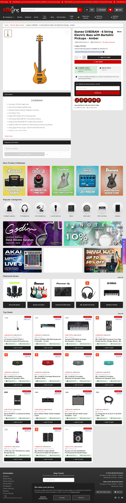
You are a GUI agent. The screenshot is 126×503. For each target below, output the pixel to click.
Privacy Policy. (75, 492)
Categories (8, 17)
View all (120, 313)
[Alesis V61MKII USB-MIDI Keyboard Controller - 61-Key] (47, 326)
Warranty (6, 491)
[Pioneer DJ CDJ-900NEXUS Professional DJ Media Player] (78, 438)
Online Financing (8, 488)
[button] (19, 337)
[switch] (89, 10)
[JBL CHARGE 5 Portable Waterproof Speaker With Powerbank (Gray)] (78, 363)
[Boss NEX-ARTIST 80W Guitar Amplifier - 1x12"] (78, 400)
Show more (8, 136)
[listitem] (14, 181)
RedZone (28, 17)
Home (6, 25)
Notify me (98, 93)
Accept (62, 497)
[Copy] (88, 42)
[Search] (79, 10)
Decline (81, 497)
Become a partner (85, 17)
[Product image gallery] (8, 86)
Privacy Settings (8, 493)
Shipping (6, 476)
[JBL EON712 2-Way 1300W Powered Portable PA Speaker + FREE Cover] (47, 438)
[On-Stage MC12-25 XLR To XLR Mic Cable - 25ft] (108, 400)
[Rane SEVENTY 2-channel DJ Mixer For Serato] (17, 400)
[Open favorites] (110, 10)
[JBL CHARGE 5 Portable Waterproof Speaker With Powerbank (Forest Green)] (17, 363)
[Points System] (103, 52)
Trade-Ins (71, 17)
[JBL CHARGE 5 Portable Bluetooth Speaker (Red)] (47, 363)
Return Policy (7, 479)
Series (36, 17)
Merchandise (61, 17)
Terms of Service (8, 481)
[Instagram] (119, 498)
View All (120, 277)
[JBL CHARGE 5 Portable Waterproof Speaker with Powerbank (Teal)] (108, 363)
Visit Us (104, 70)
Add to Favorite (110, 42)
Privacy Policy (7, 483)
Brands (19, 17)
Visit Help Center (104, 492)
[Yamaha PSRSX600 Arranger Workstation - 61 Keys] (78, 326)
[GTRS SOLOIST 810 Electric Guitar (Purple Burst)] (17, 438)
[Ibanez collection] (119, 32)
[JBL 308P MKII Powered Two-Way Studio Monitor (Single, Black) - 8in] (108, 326)
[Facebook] (115, 498)
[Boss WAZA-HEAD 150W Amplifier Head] (47, 400)
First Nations (7, 486)
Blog (52, 17)
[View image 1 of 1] (8, 33)
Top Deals (44, 17)
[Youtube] (122, 498)
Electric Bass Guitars (17, 25)
